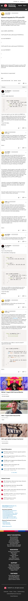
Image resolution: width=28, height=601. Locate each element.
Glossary (14, 554)
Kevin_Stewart (13, 482)
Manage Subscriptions (14, 565)
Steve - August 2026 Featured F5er (10, 415)
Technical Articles (14, 539)
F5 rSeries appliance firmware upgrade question (15, 451)
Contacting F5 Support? (7, 507)
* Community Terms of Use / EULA (9, 513)
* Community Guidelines (7, 512)
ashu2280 (12, 465)
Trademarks (6, 591)
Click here (15, 318)
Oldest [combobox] (24, 87)
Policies (10, 591)
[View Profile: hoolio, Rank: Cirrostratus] (2, 132)
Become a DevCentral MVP (14, 546)
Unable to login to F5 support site (11, 464)
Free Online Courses (14, 558)
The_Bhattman (8, 90)
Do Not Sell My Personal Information (14, 593)
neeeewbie (12, 457)
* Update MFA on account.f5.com (9, 518)
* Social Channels (6, 522)
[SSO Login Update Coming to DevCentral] (14, 430)
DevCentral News (4, 394)
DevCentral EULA (14, 543)
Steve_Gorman (13, 495)
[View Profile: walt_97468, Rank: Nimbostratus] (2, 14)
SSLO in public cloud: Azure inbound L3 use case (15, 489)
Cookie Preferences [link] (14, 596)
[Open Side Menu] (1, 6)
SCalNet (12, 453)
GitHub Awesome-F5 (7, 526)
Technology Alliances (14, 576)
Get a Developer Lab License (14, 545)
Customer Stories (14, 555)
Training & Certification (14, 559)
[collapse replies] (14, 89)
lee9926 (12, 461)
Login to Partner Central (14, 579)
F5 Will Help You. (9, 505)
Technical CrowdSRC (14, 541)
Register (20, 5)
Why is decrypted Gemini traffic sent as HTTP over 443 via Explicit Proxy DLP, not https (15, 456)
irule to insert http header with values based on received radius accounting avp (14, 468)
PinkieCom (12, 499)
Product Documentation (14, 551)
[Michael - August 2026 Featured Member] (14, 383)
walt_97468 (7, 13)
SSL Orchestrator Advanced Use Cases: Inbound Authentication (15, 481)
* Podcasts (4, 521)
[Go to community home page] (10, 5)
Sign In (24, 5)
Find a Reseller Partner (14, 575)
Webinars (14, 557)
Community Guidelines (14, 542)
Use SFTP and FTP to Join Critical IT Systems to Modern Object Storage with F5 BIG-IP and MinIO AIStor (15, 493)
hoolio (6, 132)
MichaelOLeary (13, 490)
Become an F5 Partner (14, 578)
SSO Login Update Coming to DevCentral (12, 439)
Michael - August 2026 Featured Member (12, 392)
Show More (15, 472)
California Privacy (20, 591)
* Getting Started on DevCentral (9, 510)
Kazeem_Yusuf (13, 470)
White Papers (14, 553)
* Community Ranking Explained (9, 514)
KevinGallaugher (13, 486)
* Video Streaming (6, 524)
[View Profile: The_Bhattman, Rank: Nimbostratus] (2, 91)
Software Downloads (14, 568)
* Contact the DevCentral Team (9, 516)
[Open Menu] (26, 9)
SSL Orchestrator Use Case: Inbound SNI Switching (13, 485)
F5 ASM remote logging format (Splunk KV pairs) (15, 460)
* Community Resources (7, 515)
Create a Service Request (14, 567)
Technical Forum (5, 9)
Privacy (15, 591)
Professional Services (14, 566)
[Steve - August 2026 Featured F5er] (14, 407)
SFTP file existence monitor (10, 498)
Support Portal (14, 570)
